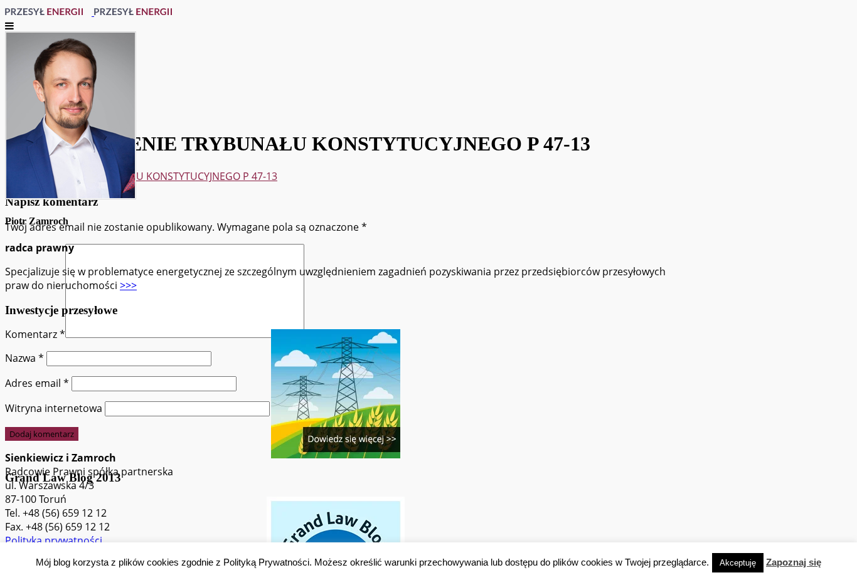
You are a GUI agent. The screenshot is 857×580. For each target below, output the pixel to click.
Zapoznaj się (793, 562)
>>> (128, 285)
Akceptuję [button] (738, 562)
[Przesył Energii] (93, 12)
